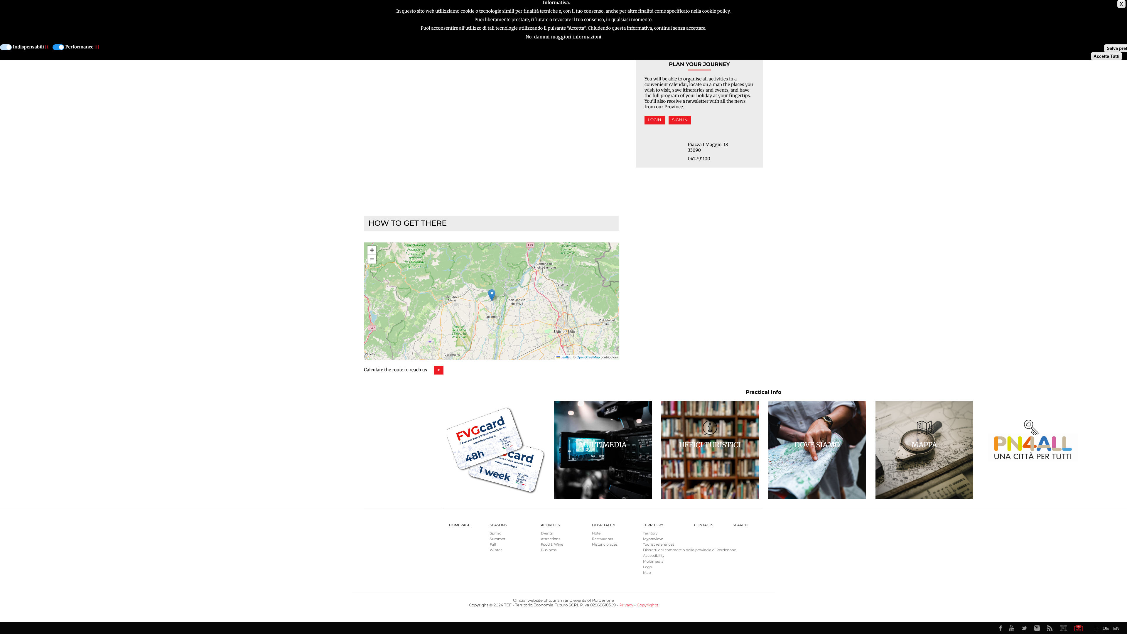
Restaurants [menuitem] (602, 539)
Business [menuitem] (548, 550)
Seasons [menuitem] (498, 525)
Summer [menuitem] (497, 539)
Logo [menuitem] (647, 567)
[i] (47, 47)
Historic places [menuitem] (605, 544)
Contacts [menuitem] (703, 525)
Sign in (679, 120)
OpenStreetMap (588, 357)
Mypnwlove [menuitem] (653, 539)
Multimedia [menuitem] (653, 561)
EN (1116, 628)
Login (654, 120)
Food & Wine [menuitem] (552, 544)
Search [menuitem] (740, 525)
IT (1096, 628)
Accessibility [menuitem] (653, 556)
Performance (79, 47)
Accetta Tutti (1106, 56)
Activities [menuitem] (550, 525)
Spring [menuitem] (496, 533)
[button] (491, 295)
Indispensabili (28, 47)
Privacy (626, 605)
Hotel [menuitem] (596, 533)
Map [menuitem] (647, 573)
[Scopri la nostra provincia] (1063, 628)
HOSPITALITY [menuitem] (603, 525)
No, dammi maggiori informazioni (563, 37)
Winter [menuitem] (496, 550)
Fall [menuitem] (493, 544)
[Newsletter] (1078, 628)
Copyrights (647, 605)
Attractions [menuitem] (550, 539)
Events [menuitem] (547, 533)
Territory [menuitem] (653, 525)
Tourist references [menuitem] (658, 544)
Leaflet (565, 357)
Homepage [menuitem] (459, 525)
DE (1105, 628)
